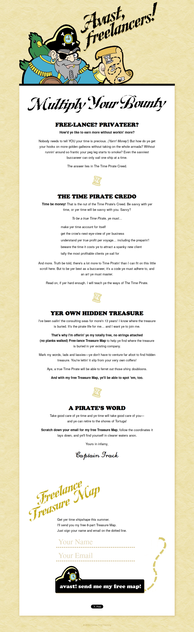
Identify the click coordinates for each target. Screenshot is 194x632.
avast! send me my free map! (100, 580)
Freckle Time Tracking (100, 624)
